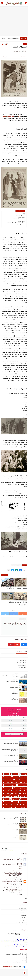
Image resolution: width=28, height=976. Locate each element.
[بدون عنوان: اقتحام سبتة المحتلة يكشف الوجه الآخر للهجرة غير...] (23, 750)
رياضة (23, 774)
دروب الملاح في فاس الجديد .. (18, 218)
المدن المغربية (23, 924)
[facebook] (24, 644)
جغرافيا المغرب (23, 917)
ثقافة (5, 774)
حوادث (21, 785)
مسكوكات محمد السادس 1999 (11, 819)
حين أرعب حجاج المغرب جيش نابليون (11, 755)
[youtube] (17, 644)
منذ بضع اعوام (20, 217)
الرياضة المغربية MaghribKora (20, 944)
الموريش (14, 804)
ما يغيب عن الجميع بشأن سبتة (11, 743)
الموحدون (14, 799)
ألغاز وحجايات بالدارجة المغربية (12, 681)
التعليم (7, 787)
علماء (23, 804)
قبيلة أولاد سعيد (14, 693)
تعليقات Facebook (14, 614)
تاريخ (23, 782)
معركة (23, 793)
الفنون (6, 782)
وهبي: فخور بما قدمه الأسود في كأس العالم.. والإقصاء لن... (11, 762)
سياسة (14, 774)
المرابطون (22, 799)
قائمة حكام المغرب (21, 660)
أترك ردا (19, 860)
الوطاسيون (20, 807)
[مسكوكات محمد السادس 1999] (23, 819)
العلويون (22, 790)
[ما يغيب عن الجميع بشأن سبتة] (23, 743)
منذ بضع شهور (22, 953)
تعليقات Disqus (5, 614)
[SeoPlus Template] (24, 967)
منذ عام (21, 213)
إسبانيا (7, 779)
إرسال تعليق (22, 619)
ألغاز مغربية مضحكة (14, 687)
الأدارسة (6, 801)
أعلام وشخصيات (22, 667)
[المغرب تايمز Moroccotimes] (14, 3)
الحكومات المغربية (22, 665)
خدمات (6, 790)
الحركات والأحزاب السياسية (20, 662)
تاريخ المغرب (23, 915)
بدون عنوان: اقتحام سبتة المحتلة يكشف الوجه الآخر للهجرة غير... (10, 750)
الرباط (19, 116)
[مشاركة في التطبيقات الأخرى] (8, 570)
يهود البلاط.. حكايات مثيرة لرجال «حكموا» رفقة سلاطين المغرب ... (21, 604)
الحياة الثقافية (23, 913)
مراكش (4, 116)
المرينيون (14, 796)
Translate (11, 850)
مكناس (9, 116)
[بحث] (2, 3)
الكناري (23, 801)
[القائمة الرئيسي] (26, 3)
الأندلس (14, 782)
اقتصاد (14, 776)
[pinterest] (11, 644)
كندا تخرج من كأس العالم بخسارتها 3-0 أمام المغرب (16, 946)
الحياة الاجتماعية (22, 905)
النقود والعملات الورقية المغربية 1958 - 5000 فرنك (16, 954)
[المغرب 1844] (23, 837)
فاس (13, 116)
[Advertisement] (14, 21)
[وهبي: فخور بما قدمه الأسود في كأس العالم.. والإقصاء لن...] (23, 762)
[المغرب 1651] (23, 831)
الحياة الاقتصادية (22, 908)
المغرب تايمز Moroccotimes (8, 966)
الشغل (6, 793)
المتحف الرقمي (23, 920)
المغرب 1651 (15, 831)
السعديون (8, 807)
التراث (14, 790)
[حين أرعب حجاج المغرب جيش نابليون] (23, 756)
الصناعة (23, 796)
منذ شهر (15, 754)
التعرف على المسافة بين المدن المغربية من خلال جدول (10, 676)
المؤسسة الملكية (19, 779)
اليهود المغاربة (14, 565)
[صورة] (23, 675)
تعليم (14, 793)
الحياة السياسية (23, 910)
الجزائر (23, 776)
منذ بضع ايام (15, 741)
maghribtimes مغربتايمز (22, 939)
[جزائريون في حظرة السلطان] (23, 825)
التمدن (6, 804)
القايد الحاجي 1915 (14, 699)
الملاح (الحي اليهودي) (19, 215)
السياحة (6, 776)
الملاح (25, 44)
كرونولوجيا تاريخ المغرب (21, 922)
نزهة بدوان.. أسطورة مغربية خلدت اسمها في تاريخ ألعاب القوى (10, 38)
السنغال (5, 799)
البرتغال (6, 796)
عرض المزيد (4, 575)
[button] (20, 570)
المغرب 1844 (15, 837)
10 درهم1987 (23, 958)
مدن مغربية (8, 785)
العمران (14, 801)
